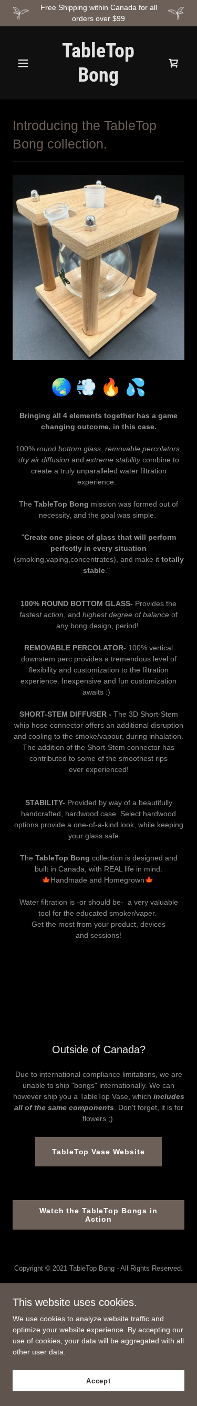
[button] (25, 63)
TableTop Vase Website (98, 1151)
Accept (98, 1381)
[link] (98, 79)
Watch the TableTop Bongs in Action (98, 1214)
